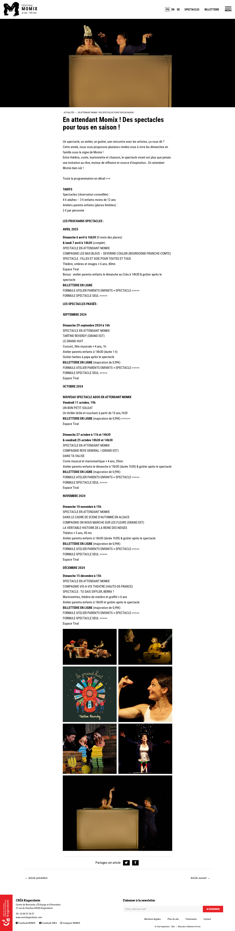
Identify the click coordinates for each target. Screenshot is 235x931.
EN (172, 9)
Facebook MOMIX (26, 923)
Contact (207, 919)
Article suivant (200, 878)
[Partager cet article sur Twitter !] (126, 862)
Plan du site (173, 919)
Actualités (69, 112)
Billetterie (212, 9)
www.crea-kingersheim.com (29, 917)
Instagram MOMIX (71, 923)
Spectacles (191, 9)
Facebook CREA (49, 923)
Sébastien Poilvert (193, 927)
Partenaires (191, 919)
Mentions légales (152, 919)
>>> (108, 178)
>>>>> (136, 290)
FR (167, 9)
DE (178, 9)
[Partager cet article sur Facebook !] (135, 862)
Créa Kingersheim (163, 927)
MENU (228, 10)
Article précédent (36, 878)
